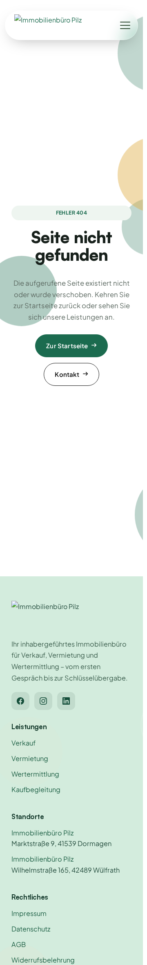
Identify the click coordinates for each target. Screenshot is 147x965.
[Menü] (125, 25)
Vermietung (29, 758)
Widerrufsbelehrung (43, 960)
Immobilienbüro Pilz (42, 832)
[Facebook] (20, 701)
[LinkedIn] (66, 701)
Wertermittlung (35, 774)
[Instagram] (43, 701)
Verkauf (23, 743)
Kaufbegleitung (35, 789)
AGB (18, 944)
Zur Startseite (67, 345)
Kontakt (67, 374)
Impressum (29, 913)
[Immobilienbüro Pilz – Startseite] (48, 25)
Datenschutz (30, 929)
